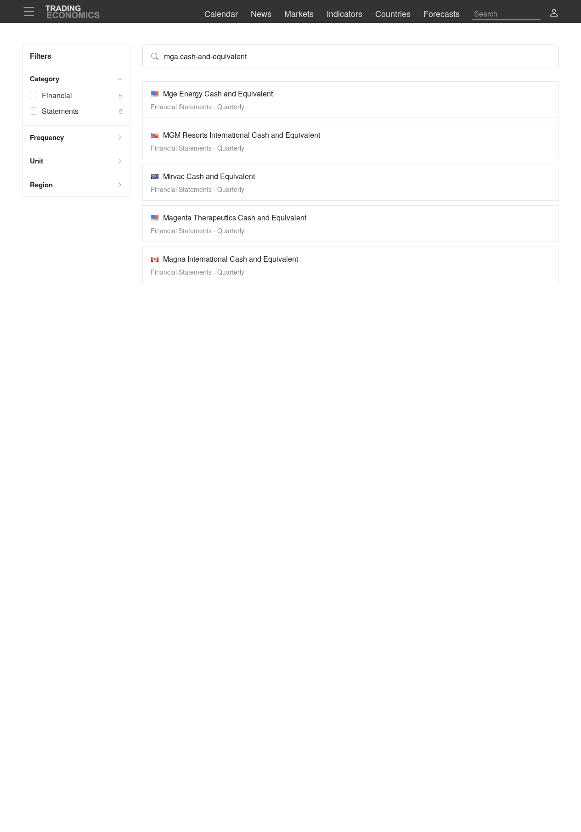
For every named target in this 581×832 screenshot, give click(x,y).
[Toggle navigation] (31, 11)
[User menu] (550, 11)
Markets (299, 13)
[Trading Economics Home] (72, 11)
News (261, 13)
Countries (393, 13)
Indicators (344, 13)
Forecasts (441, 13)
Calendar (221, 13)
